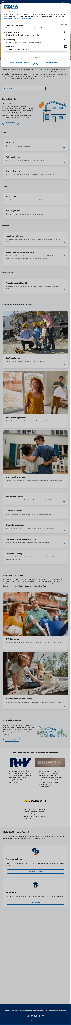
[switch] (65, 32)
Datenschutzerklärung (11, 19)
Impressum (25, 19)
